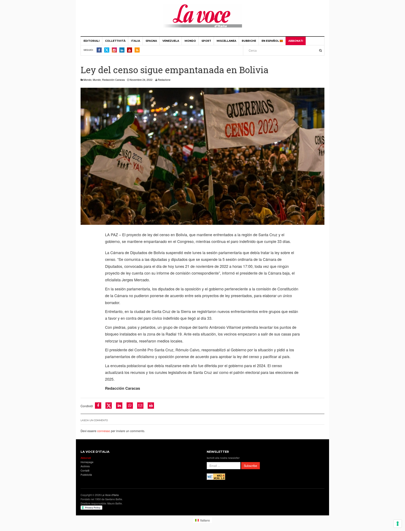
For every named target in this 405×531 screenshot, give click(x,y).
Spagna (151, 40)
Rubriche (249, 40)
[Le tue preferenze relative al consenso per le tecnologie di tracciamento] (398, 524)
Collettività (115, 40)
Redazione (164, 79)
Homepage (87, 462)
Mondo (190, 40)
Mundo (97, 79)
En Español (271, 40)
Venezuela (170, 40)
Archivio (85, 466)
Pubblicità (86, 474)
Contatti (85, 470)
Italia (135, 40)
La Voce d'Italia (110, 495)
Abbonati (295, 40)
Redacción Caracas (113, 79)
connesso (103, 431)
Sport (206, 40)
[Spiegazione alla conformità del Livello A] (216, 476)
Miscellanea (226, 40)
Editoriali (92, 40)
